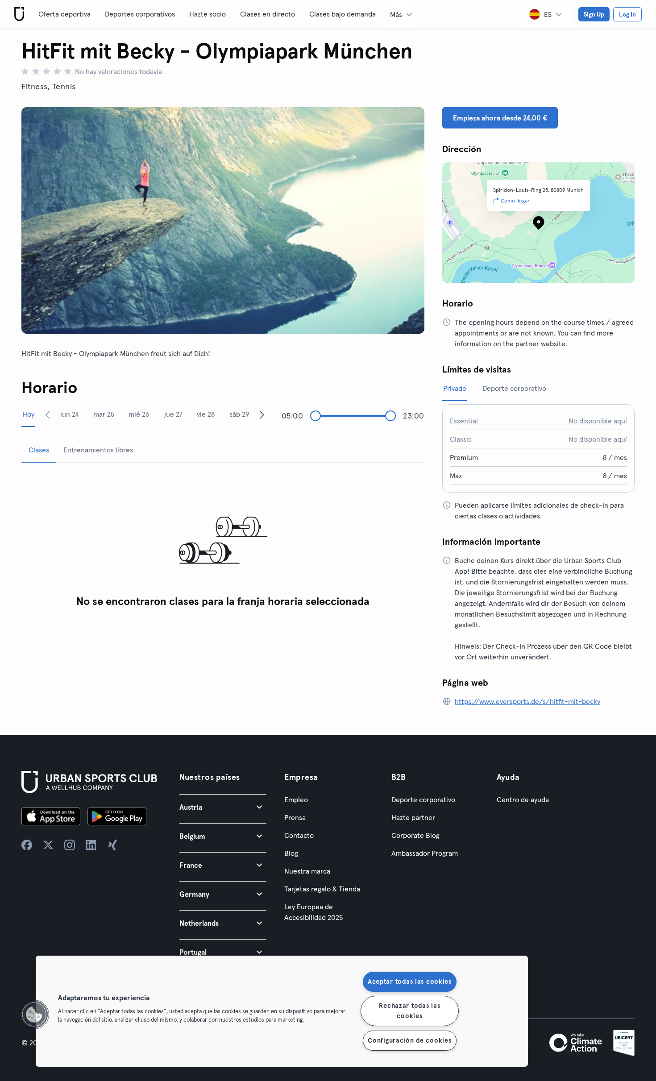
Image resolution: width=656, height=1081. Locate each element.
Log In (627, 14)
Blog (291, 853)
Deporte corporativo (423, 799)
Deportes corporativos (140, 13)
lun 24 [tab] (69, 414)
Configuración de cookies (409, 1040)
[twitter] (48, 845)
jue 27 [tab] (173, 414)
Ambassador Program (424, 853)
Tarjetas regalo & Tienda (322, 888)
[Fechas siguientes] (262, 414)
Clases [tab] (39, 449)
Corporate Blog (415, 835)
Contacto (299, 835)
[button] (223, 807)
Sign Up (594, 14)
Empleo (296, 799)
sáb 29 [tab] (239, 414)
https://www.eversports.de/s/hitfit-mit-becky (527, 701)
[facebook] (26, 845)
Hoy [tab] (28, 414)
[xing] (112, 845)
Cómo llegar (515, 200)
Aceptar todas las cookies (410, 981)
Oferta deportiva (64, 13)
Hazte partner (413, 817)
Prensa (295, 817)
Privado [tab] (454, 388)
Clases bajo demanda (342, 13)
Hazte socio (207, 13)
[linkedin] (91, 845)
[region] (282, 1011)
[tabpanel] (222, 541)
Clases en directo (267, 13)
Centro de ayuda (523, 799)
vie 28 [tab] (206, 414)
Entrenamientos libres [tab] (98, 449)
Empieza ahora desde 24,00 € (500, 117)
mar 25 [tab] (103, 414)
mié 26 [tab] (139, 414)
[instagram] (69, 845)
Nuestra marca (307, 870)
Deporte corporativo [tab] (514, 388)
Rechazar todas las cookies (409, 1011)
